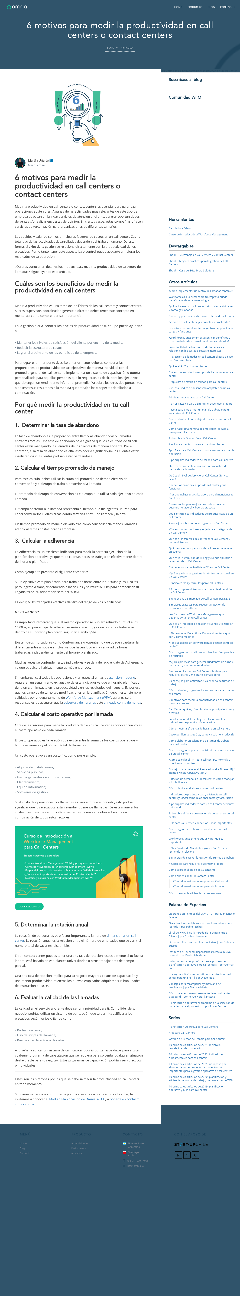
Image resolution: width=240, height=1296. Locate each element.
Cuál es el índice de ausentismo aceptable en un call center (200, 389)
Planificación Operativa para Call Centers (193, 1026)
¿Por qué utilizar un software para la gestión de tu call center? (201, 644)
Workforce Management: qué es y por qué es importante (196, 840)
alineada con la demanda (122, 702)
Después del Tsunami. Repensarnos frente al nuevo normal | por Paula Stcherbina (200, 953)
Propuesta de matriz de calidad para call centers (198, 381)
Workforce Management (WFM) (88, 697)
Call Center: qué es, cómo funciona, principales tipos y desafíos (201, 711)
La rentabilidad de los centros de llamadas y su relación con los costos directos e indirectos (197, 348)
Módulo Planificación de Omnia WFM (76, 1099)
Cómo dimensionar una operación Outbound (200, 881)
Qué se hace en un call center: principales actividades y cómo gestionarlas (201, 308)
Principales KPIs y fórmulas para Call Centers (196, 583)
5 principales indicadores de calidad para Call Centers (201, 460)
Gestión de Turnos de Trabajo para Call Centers (197, 1039)
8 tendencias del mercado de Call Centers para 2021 (200, 598)
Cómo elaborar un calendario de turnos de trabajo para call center (199, 742)
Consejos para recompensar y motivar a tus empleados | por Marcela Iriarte (195, 985)
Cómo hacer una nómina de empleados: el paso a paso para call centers (199, 430)
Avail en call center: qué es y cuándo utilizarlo (196, 444)
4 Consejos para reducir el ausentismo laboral (196, 863)
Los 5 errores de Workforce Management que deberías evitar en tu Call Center (196, 615)
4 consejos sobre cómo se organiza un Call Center (199, 523)
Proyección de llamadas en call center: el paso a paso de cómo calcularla (201, 358)
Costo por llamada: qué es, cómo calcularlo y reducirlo (202, 734)
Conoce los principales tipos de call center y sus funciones (197, 486)
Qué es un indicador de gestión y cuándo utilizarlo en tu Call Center (201, 625)
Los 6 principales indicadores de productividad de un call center (201, 515)
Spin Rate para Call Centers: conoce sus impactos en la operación (201, 452)
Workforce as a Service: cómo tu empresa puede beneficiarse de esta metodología (198, 298)
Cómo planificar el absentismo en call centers (196, 788)
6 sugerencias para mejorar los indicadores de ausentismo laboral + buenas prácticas (197, 505)
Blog (211, 7)
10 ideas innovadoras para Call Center (192, 397)
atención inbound (122, 677)
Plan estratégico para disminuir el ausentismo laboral (201, 403)
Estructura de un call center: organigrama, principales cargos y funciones (201, 329)
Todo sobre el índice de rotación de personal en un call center (202, 815)
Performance (78, 1148)
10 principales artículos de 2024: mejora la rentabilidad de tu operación (194, 1046)
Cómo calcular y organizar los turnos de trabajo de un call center (201, 692)
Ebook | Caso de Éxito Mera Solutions (191, 270)
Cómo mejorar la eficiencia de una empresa (195, 893)
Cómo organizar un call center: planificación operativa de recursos (201, 653)
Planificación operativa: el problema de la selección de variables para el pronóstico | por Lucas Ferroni (201, 1004)
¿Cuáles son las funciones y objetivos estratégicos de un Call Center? (200, 531)
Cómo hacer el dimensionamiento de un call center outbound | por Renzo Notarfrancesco (199, 995)
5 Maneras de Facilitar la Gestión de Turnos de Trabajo (202, 857)
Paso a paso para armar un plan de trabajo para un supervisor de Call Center (199, 411)
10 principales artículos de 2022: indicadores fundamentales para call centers (196, 1056)
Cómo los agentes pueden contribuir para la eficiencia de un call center (201, 751)
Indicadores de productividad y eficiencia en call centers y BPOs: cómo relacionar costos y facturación (201, 796)
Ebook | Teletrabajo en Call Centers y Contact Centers (201, 255)
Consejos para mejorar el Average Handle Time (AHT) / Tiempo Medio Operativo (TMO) (202, 771)
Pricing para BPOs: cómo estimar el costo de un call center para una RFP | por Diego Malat (200, 975)
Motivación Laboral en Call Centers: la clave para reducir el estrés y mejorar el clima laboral (198, 673)
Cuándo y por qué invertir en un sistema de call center (201, 316)
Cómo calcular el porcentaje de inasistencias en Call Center (200, 420)
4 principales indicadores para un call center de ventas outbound (201, 805)
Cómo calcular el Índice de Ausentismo (192, 869)
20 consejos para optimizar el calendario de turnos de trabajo (201, 682)
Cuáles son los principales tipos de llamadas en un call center (201, 373)
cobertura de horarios (80, 702)
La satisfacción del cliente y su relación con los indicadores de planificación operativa (197, 720)
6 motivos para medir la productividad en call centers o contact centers (201, 701)
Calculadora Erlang (180, 228)
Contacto (227, 7)
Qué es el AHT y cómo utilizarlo (188, 366)
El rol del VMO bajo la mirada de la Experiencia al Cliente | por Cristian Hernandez (198, 934)
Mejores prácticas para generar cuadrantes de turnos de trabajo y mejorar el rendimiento (201, 663)
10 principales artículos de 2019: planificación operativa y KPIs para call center (196, 1088)
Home (178, 7)
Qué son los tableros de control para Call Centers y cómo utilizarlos (199, 540)
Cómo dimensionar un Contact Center (191, 876)
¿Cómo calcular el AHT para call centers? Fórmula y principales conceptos (199, 761)
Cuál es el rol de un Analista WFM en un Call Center (200, 567)
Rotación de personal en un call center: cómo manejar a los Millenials (201, 780)
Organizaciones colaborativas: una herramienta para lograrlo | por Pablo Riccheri (200, 924)
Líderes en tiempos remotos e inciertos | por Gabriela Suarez (201, 943)
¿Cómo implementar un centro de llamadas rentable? (201, 291)
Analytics (76, 1153)
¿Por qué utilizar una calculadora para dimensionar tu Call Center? (201, 496)
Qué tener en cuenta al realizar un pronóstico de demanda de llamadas (198, 467)
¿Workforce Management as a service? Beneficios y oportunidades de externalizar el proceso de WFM (199, 339)
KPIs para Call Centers (182, 1032)
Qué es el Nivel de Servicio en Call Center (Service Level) (198, 477)
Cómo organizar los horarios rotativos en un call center (198, 830)
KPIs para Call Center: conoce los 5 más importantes (200, 823)
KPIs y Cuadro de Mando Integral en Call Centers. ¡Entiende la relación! (198, 849)
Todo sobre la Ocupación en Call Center (192, 438)
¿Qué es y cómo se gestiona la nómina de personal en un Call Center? (201, 575)
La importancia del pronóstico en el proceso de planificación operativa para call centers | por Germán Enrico (201, 964)
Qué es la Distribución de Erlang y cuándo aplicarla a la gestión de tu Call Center (200, 559)
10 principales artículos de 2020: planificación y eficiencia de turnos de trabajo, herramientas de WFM (201, 1078)
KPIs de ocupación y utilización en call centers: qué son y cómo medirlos (199, 634)
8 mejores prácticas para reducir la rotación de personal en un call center (197, 606)
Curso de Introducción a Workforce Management (198, 234)
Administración (80, 1143)
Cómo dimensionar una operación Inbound (199, 886)
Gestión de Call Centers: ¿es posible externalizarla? (199, 322)
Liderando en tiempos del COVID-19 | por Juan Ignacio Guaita (202, 915)
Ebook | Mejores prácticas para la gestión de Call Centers (198, 262)
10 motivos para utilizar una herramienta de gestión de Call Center (200, 590)
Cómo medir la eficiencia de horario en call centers (199, 728)
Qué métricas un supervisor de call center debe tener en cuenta (201, 549)
